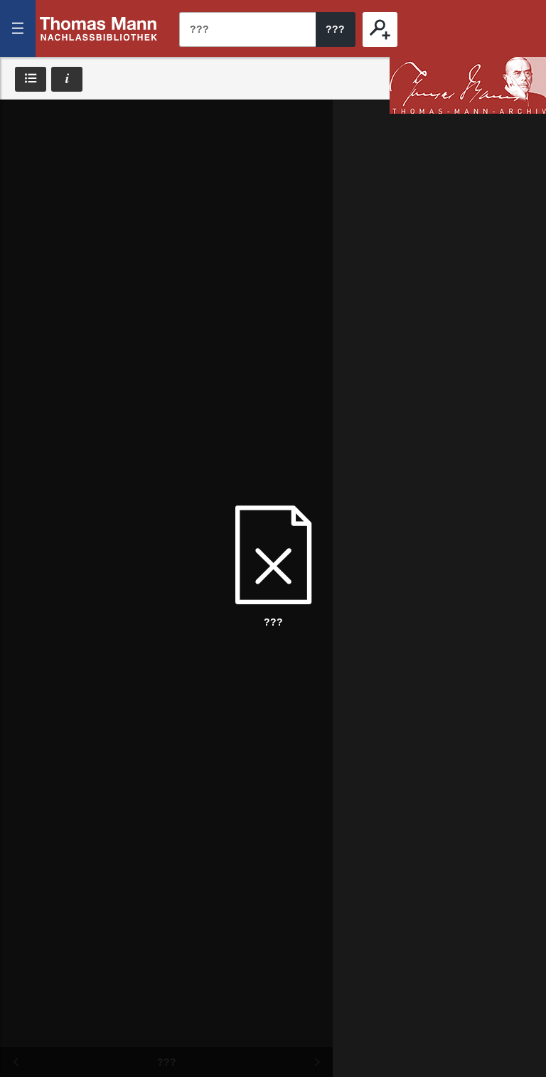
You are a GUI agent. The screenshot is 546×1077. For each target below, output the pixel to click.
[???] (380, 29)
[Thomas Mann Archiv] (468, 85)
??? (98, 28)
